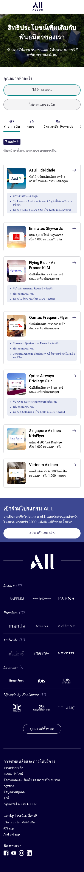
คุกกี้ (6, 798)
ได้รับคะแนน (42, 90)
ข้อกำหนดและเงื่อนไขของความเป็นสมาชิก (31, 780)
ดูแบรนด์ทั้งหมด (42, 729)
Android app (11, 834)
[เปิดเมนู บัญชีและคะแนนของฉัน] (77, 7)
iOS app (8, 828)
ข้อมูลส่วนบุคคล (14, 792)
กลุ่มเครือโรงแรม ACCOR (20, 804)
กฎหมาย (8, 786)
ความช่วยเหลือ (13, 768)
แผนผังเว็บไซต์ (13, 774)
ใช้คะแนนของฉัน (42, 104)
